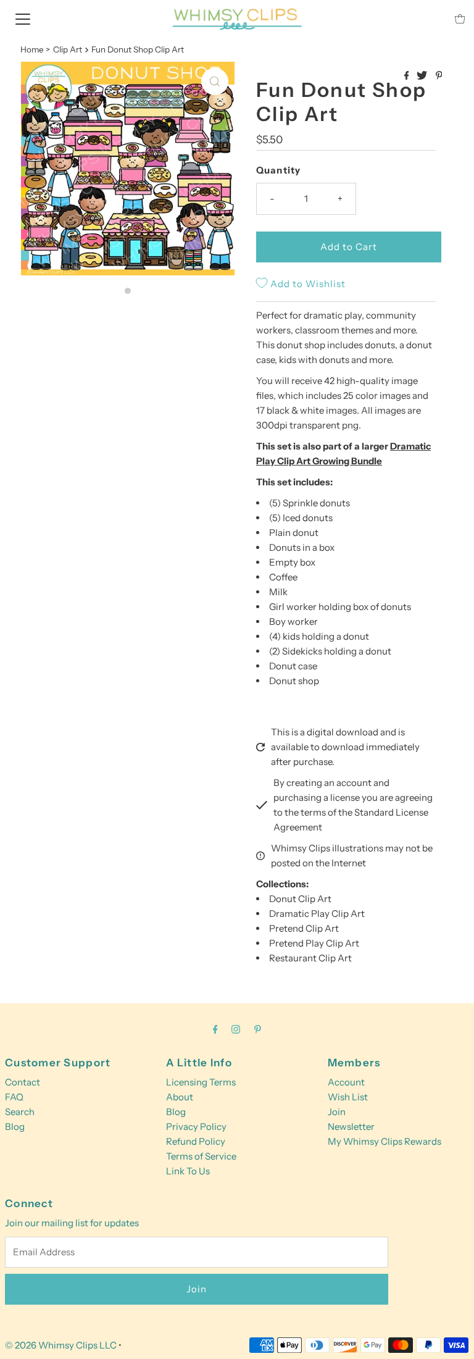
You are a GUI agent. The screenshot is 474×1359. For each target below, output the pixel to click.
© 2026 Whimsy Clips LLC (61, 1345)
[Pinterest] (257, 1029)
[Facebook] (215, 1029)
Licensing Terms (201, 1082)
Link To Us (188, 1171)
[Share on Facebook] (407, 76)
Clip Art (67, 49)
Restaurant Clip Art (310, 958)
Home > (35, 49)
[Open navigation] (23, 18)
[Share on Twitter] (423, 76)
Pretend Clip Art (304, 928)
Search (20, 1112)
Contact (22, 1082)
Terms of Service (201, 1156)
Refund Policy (195, 1141)
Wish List (348, 1097)
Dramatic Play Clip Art (317, 913)
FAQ (14, 1097)
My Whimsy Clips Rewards (384, 1141)
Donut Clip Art (300, 899)
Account (346, 1082)
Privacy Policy (196, 1126)
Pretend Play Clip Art (314, 943)
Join (337, 1112)
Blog (15, 1126)
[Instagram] (235, 1029)
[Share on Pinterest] (439, 76)
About (179, 1097)
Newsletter (351, 1126)
